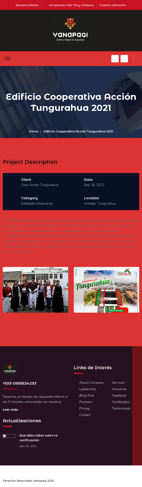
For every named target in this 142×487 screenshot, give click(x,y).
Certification (121, 402)
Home (33, 131)
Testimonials (121, 408)
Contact (84, 415)
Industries (119, 389)
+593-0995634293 (19, 383)
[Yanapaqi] (71, 30)
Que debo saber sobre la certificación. (38, 438)
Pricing (84, 408)
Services (118, 382)
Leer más (10, 409)
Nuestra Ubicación (112, 5)
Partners (85, 402)
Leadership (87, 389)
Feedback (119, 395)
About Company (91, 382)
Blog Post (86, 395)
